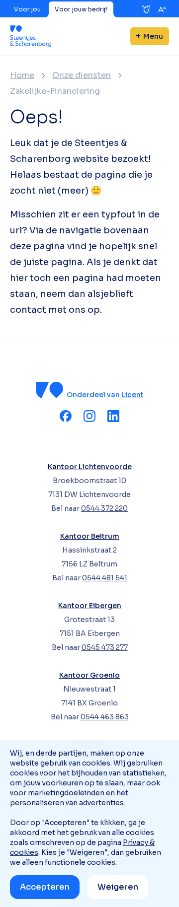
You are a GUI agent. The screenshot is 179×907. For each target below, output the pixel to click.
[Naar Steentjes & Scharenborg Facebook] (66, 416)
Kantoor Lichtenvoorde (90, 466)
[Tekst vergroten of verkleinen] (162, 9)
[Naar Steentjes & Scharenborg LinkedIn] (113, 416)
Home (22, 75)
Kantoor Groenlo (89, 675)
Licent (132, 394)
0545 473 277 (105, 647)
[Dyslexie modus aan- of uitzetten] (146, 9)
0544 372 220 (104, 508)
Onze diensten (81, 75)
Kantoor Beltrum (89, 536)
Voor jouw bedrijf (81, 9)
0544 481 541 (104, 577)
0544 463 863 (105, 716)
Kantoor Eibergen (89, 605)
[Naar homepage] (30, 36)
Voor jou (27, 9)
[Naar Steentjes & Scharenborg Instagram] (89, 416)
